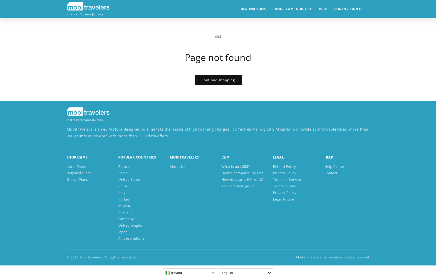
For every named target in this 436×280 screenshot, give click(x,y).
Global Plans (77, 179)
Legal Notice (283, 199)
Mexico (124, 205)
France (124, 166)
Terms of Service (287, 179)
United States (129, 179)
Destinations (253, 9)
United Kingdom (132, 225)
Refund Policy (284, 166)
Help (323, 9)
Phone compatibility (292, 9)
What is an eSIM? (235, 166)
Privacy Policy (284, 173)
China (123, 186)
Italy (122, 192)
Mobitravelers (90, 257)
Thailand (125, 212)
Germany (126, 218)
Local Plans (76, 166)
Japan (123, 232)
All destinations (131, 238)
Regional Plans (79, 173)
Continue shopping (218, 80)
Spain (123, 173)
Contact (331, 173)
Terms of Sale (284, 186)
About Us (177, 166)
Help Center (334, 166)
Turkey (124, 199)
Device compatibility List (242, 173)
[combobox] (190, 272)
